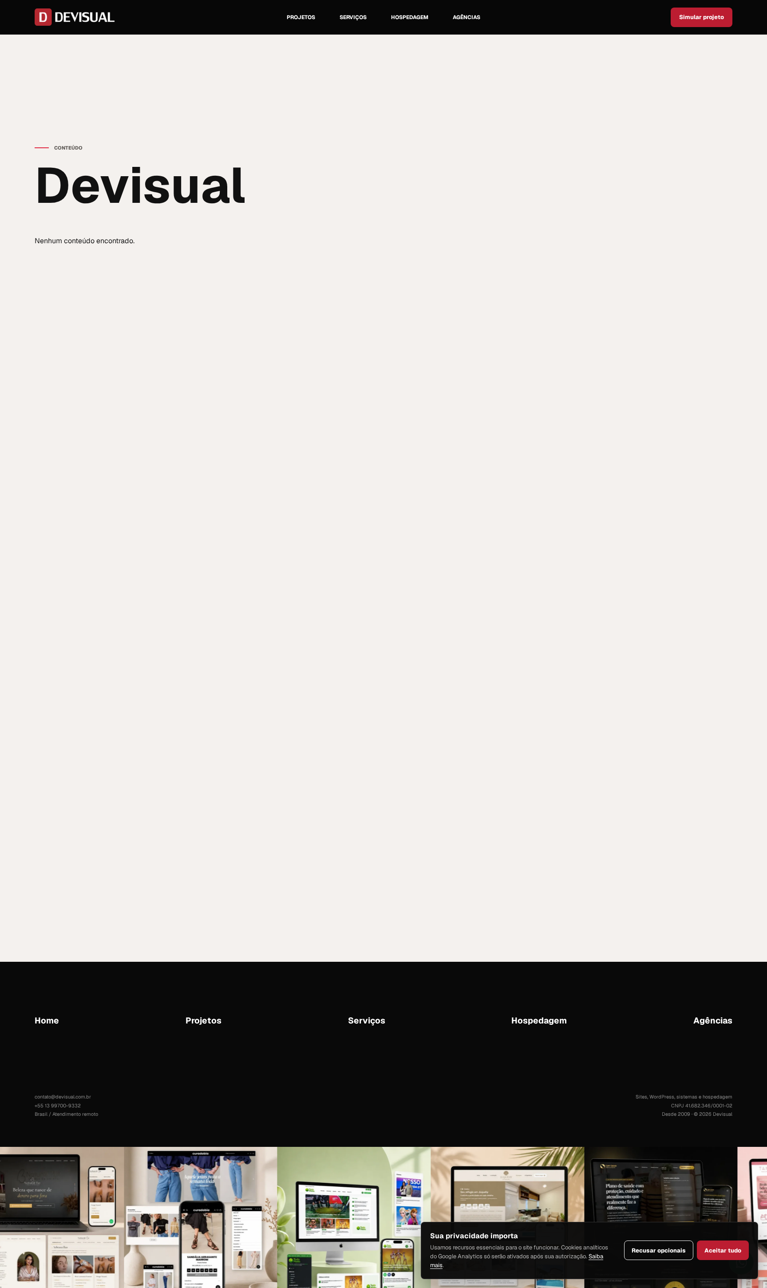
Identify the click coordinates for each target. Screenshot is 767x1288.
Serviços (353, 17)
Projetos (301, 17)
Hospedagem (409, 17)
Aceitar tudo (722, 1250)
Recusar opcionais (659, 1250)
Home (47, 1020)
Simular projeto (701, 17)
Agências (466, 17)
